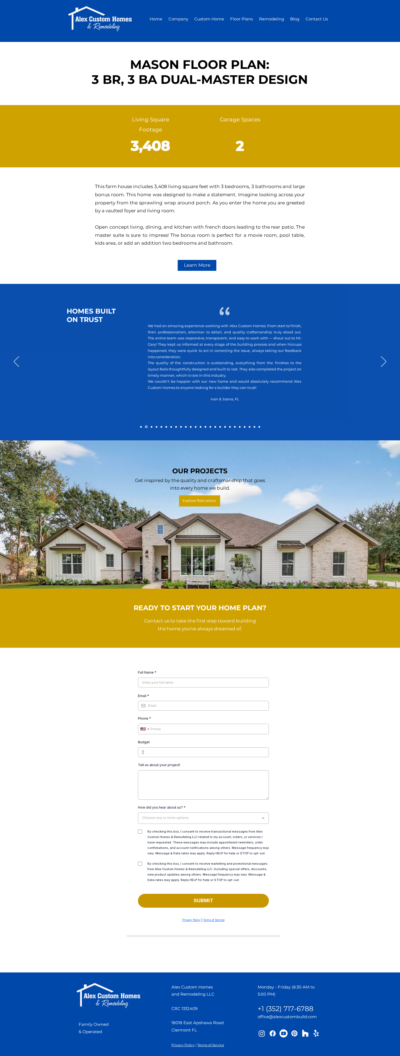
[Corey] (230, 427)
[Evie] (205, 427)
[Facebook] (273, 1033)
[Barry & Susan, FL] (151, 427)
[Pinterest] (294, 1033)
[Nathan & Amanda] (156, 427)
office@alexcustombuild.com (287, 1016)
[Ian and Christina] (176, 427)
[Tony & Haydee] (161, 427)
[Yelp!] (316, 1033)
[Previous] (16, 362)
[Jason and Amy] (195, 427)
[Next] (383, 362)
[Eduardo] (210, 427)
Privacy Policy (183, 1045)
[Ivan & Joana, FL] (141, 427)
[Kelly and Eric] (171, 427)
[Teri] (200, 427)
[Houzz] (305, 1033)
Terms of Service (210, 1045)
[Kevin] (181, 427)
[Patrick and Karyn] (215, 427)
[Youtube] (283, 1033)
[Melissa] (244, 427)
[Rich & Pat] (166, 427)
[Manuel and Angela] (225, 427)
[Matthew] (249, 427)
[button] (178, 19)
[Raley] (235, 427)
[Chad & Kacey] (186, 427)
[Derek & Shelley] (240, 427)
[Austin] (259, 427)
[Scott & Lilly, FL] (146, 427)
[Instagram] (262, 1033)
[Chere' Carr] (191, 427)
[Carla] (254, 427)
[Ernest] (220, 427)
